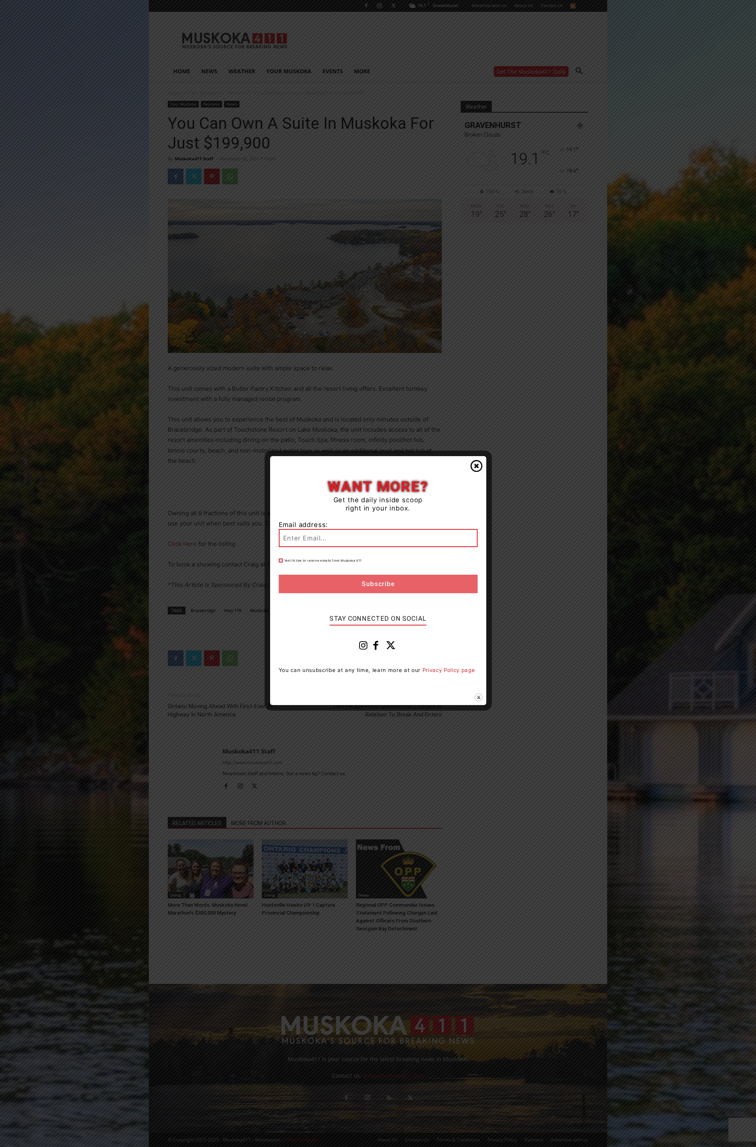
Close (476, 466)
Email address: (303, 525)
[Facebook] (376, 647)
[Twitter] (391, 647)
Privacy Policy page (448, 670)
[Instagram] (363, 647)
